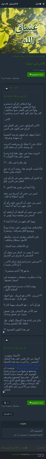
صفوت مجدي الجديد (11, 87)
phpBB (32, 454)
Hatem (36, 70)
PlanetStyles (16, 454)
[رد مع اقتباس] (6, 88)
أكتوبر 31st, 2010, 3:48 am (14, 96)
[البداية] (25, 33)
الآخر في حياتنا (35, 63)
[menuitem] (38, 4)
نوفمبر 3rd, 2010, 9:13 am (14, 348)
